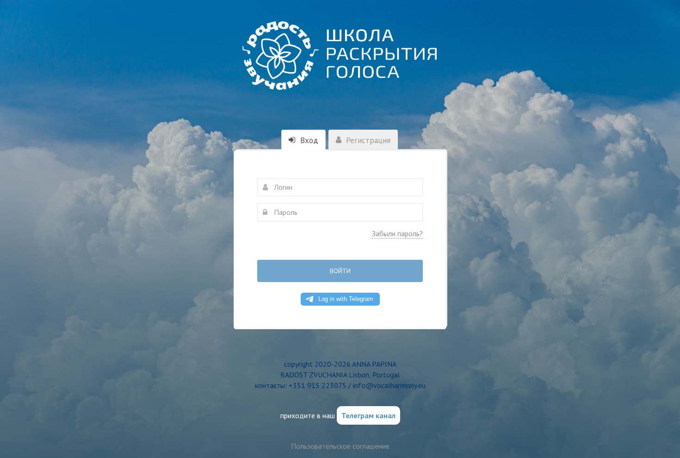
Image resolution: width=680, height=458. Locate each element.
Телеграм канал (368, 415)
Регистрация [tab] (367, 140)
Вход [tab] (308, 140)
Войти (340, 271)
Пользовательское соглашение (340, 446)
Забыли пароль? (397, 233)
